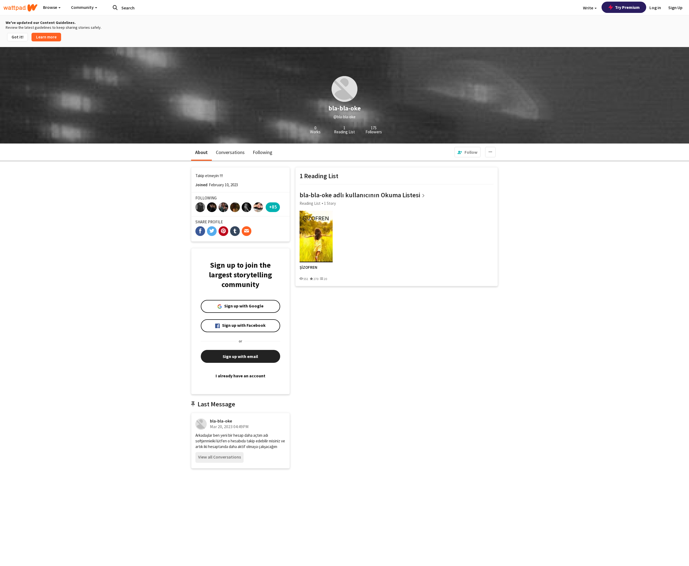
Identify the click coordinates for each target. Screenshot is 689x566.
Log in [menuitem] (655, 7)
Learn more (46, 37)
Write (588, 7)
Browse (50, 7)
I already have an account (240, 375)
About (201, 152)
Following (262, 152)
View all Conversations (219, 457)
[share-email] (246, 231)
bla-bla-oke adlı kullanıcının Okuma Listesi (360, 195)
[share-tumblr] (235, 231)
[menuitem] (467, 152)
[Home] (20, 8)
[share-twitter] (212, 231)
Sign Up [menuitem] (675, 7)
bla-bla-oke (221, 420)
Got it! (17, 37)
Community (82, 7)
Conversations (230, 152)
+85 (273, 207)
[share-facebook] (200, 231)
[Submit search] (115, 7)
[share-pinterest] (223, 231)
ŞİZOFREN (308, 267)
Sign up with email (240, 356)
